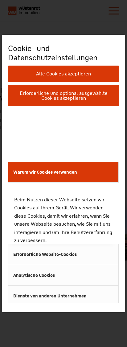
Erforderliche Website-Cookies (45, 254)
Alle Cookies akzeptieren (63, 74)
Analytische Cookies (34, 275)
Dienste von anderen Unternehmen (50, 296)
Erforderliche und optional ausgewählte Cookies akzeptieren (64, 95)
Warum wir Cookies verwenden (45, 172)
